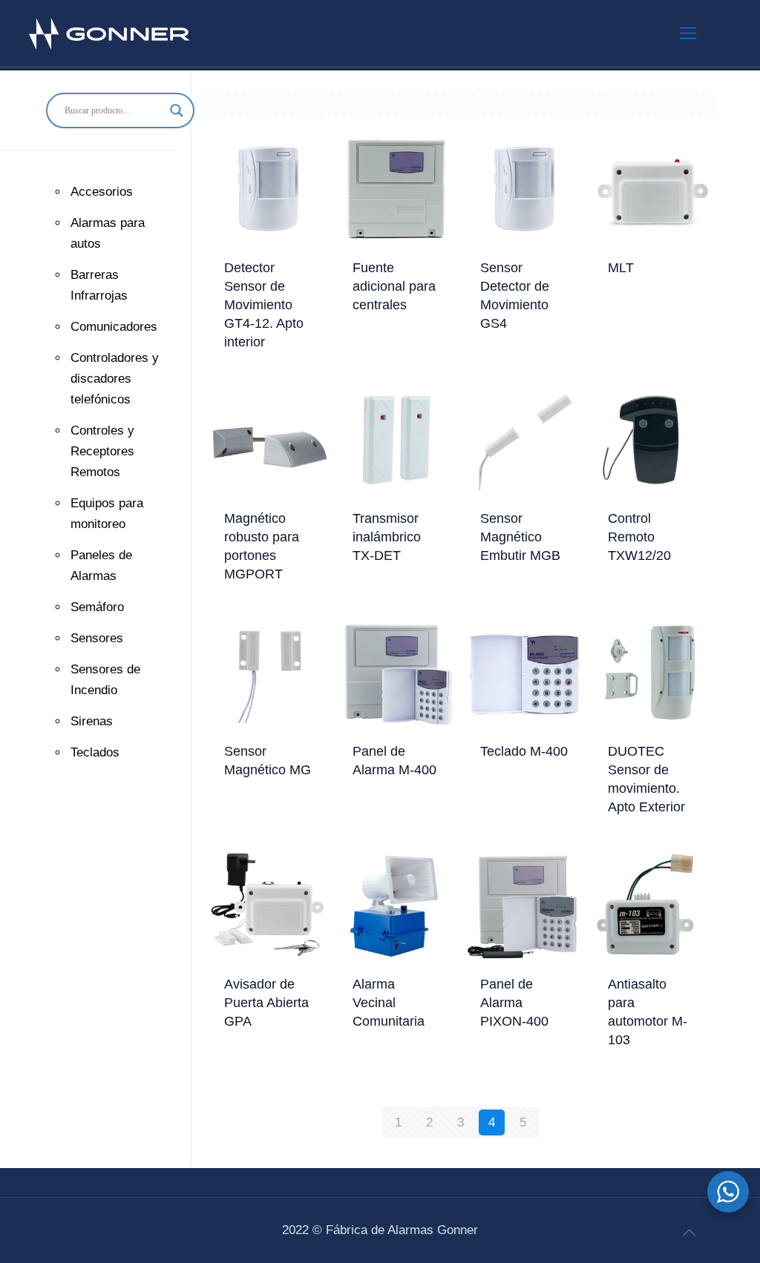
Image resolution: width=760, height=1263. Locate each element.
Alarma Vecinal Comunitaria (389, 1003)
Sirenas (92, 721)
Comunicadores (114, 327)
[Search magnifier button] (176, 110)
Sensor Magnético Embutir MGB (520, 537)
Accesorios (102, 192)
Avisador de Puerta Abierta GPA (266, 1003)
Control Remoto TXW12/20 (639, 537)
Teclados (95, 752)
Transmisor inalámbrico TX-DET (387, 537)
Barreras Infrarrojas (99, 285)
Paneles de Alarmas (101, 565)
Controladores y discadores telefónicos (115, 378)
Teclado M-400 (524, 751)
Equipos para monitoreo (107, 513)
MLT (621, 267)
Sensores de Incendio (105, 679)
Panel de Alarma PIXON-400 (514, 1003)
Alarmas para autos (108, 233)
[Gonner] (110, 33)
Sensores (97, 638)
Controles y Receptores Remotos (102, 451)
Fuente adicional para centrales (394, 286)
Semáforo (97, 607)
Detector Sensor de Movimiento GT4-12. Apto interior (264, 304)
